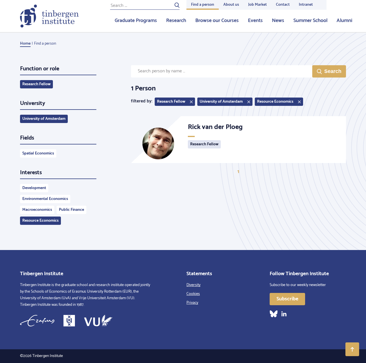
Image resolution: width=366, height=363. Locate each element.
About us (231, 4)
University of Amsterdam (43, 119)
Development (34, 188)
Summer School (310, 20)
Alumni (344, 20)
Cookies (193, 294)
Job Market (257, 4)
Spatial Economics (38, 153)
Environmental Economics (45, 199)
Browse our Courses (217, 20)
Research (176, 20)
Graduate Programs (136, 20)
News (278, 20)
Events (255, 20)
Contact (283, 4)
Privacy (192, 302)
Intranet (306, 4)
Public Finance (71, 210)
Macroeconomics (37, 210)
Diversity (193, 285)
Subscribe (287, 299)
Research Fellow (36, 84)
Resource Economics (40, 220)
